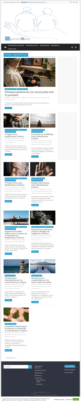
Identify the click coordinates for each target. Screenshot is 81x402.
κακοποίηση (39, 191)
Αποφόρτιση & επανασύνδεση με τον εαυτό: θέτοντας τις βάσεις (15, 280)
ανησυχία (15, 140)
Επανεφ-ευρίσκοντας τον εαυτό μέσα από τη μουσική (36, 3)
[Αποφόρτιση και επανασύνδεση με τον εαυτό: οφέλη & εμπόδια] (42, 260)
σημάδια (50, 193)
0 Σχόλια (26, 97)
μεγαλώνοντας (12, 142)
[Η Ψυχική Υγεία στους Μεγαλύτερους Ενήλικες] (16, 163)
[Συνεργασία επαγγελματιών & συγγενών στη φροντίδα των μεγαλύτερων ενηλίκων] (16, 308)
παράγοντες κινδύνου (36, 144)
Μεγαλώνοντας (44, 45)
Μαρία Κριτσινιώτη (17, 97)
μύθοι (18, 241)
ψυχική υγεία (19, 191)
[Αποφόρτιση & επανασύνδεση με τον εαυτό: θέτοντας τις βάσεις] (16, 260)
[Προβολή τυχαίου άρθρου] (75, 47)
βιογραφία (33, 97)
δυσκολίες (18, 189)
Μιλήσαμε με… (55, 45)
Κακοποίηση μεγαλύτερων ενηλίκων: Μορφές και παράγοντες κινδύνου (42, 231)
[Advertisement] (67, 80)
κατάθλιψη (39, 142)
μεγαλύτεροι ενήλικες (40, 97)
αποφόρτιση (39, 286)
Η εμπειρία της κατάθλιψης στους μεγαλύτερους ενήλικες (42, 136)
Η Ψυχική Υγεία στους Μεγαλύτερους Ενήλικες (14, 184)
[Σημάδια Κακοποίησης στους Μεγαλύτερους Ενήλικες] (42, 163)
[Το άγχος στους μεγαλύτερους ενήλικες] (16, 114)
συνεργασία (12, 336)
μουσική (48, 97)
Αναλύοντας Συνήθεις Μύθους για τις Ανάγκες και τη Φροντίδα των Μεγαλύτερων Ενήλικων (16, 234)
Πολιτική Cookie (68, 372)
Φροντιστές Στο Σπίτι (32, 45)
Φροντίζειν (34, 393)
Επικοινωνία (39, 384)
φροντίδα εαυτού (47, 286)
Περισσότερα (68, 399)
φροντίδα (22, 241)
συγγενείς (7, 336)
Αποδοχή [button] (76, 399)
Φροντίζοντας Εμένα (10, 275)
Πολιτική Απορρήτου (69, 369)
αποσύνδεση (13, 286)
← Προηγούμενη (10, 358)
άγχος (11, 140)
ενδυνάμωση (7, 288)
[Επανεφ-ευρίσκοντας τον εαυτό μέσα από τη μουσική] (29, 59)
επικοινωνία (13, 334)
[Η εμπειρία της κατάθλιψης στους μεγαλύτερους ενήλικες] (42, 114)
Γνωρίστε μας (12, 49)
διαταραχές (12, 189)
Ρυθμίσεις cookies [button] (59, 399)
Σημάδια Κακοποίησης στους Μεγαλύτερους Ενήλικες (40, 185)
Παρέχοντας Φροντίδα (11, 89)
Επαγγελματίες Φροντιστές (16, 45)
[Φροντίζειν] (5, 47)
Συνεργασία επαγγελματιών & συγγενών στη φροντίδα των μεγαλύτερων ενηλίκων (16, 328)
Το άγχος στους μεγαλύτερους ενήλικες (14, 135)
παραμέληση (34, 193)
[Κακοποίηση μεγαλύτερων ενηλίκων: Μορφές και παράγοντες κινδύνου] (42, 211)
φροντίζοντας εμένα (15, 288)
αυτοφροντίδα (19, 286)
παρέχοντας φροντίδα (10, 99)
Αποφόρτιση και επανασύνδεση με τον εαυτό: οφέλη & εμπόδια (41, 280)
